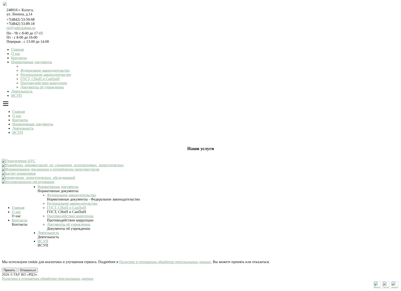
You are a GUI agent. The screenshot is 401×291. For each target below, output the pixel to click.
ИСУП (16, 95)
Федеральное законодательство (45, 70)
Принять (9, 270)
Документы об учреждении (42, 87)
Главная (17, 49)
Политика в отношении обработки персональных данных (48, 279)
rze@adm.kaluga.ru (20, 28)
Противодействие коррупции (43, 83)
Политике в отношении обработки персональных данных (165, 262)
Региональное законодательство (45, 75)
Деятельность (21, 91)
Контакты (19, 58)
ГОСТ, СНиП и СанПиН (40, 79)
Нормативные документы (31, 62)
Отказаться (28, 270)
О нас (15, 54)
